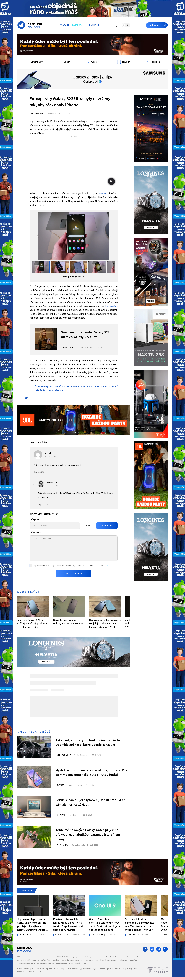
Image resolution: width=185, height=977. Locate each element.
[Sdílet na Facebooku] (20, 398)
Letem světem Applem (26, 968)
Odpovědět (39, 472)
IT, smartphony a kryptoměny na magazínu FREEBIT (85, 968)
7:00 (53, 485)
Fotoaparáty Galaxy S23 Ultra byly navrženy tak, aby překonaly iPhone (70, 102)
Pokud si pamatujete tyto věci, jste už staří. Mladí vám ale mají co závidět (91, 802)
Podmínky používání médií (41, 960)
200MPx (102, 193)
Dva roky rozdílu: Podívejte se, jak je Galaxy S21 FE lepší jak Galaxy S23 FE (105, 623)
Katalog (77, 25)
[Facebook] (145, 949)
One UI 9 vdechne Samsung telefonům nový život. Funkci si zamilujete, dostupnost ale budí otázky (105, 924)
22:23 (52, 456)
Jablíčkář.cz (42, 968)
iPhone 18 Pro (28, 971)
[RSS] (165, 949)
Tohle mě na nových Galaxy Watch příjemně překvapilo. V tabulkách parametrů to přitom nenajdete (88, 834)
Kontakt (94, 25)
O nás (36, 963)
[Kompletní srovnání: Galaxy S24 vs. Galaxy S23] (69, 606)
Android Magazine (55, 968)
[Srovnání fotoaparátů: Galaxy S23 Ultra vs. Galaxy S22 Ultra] (46, 339)
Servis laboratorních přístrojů (120, 968)
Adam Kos (52, 482)
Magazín (64, 25)
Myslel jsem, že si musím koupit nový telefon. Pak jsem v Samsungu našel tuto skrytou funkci (91, 772)
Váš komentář (36, 532)
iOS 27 (38, 971)
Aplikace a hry (64, 755)
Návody (60, 785)
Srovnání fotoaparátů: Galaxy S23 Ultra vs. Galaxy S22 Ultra (85, 334)
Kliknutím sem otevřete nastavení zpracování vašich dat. (63, 963)
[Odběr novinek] (117, 25)
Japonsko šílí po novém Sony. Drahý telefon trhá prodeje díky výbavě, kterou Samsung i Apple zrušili (31, 924)
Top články (62, 845)
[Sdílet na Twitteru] (26, 398)
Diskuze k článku (39, 443)
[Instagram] (158, 949)
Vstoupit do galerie (72, 276)
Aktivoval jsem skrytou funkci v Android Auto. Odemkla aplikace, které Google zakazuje (88, 742)
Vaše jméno (35, 519)
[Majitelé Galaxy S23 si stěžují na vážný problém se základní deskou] (33, 606)
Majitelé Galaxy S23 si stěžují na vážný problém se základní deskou (32, 623)
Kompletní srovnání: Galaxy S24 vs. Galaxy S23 (68, 621)
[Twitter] (152, 949)
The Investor (111, 306)
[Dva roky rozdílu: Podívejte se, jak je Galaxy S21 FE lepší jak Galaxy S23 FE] (105, 606)
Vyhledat (154, 25)
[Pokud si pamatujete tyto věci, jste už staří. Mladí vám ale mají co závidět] (34, 807)
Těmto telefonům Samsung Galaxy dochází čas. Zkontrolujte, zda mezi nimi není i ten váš (139, 924)
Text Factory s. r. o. (49, 957)
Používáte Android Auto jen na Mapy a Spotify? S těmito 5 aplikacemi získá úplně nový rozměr (68, 924)
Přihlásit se (106, 525)
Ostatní (61, 815)
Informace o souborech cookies (100, 960)
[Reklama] (92, 8)
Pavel (48, 453)
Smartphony (37, 113)
